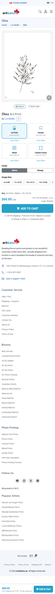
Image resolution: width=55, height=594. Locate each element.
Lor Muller (15, 25)
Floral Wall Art (8, 398)
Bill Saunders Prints (10, 535)
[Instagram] (24, 480)
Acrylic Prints (7, 453)
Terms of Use (7, 334)
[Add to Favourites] (5, 98)
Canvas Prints (8, 444)
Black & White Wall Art (11, 389)
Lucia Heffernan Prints (11, 526)
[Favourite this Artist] (18, 119)
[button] (51, 12)
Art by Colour (7, 370)
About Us (6, 325)
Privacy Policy (8, 329)
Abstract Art (7, 393)
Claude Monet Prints (10, 507)
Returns (5, 306)
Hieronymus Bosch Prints (13, 540)
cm (51, 198)
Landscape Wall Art (10, 412)
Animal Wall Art (8, 407)
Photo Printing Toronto (12, 462)
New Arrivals (7, 351)
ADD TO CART (29, 208)
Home (4, 25)
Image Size (7, 177)
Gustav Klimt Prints (10, 516)
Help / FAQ (6, 296)
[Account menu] (45, 11)
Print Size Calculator (10, 458)
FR (52, 3)
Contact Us (6, 320)
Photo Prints (7, 439)
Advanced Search (9, 417)
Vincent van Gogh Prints (12, 502)
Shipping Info (36, 565)
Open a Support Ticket (15, 279)
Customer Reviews (10, 315)
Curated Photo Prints (11, 356)
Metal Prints (7, 448)
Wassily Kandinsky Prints (13, 512)
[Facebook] (17, 480)
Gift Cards (6, 311)
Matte (14, 170)
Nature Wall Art (8, 403)
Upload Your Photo (10, 434)
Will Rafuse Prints (9, 530)
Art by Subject (8, 361)
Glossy (40, 170)
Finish (4, 166)
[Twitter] (30, 480)
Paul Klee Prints (8, 521)
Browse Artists (8, 379)
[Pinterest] (37, 480)
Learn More (14, 141)
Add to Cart (44, 589)
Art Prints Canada (9, 375)
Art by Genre (7, 365)
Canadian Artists (9, 384)
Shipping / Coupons (10, 301)
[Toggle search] (40, 11)
